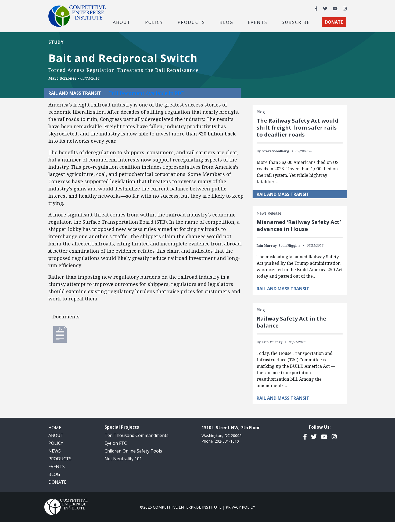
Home (54, 428)
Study (56, 42)
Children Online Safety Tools (133, 451)
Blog (226, 22)
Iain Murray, (267, 245)
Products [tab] (191, 22)
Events (257, 22)
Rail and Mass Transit (283, 194)
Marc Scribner (62, 78)
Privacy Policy (240, 507)
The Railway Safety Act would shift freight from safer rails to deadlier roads (297, 127)
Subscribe (296, 22)
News (54, 451)
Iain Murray (272, 342)
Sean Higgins (289, 245)
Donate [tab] (334, 22)
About (55, 435)
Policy (55, 443)
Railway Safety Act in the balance (291, 322)
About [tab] (122, 22)
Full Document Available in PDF (146, 93)
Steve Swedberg (275, 151)
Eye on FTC (116, 443)
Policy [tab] (154, 22)
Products (59, 459)
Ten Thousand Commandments (136, 435)
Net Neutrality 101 (123, 459)
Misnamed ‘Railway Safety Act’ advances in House (299, 225)
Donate (57, 482)
